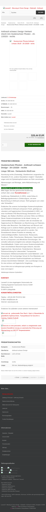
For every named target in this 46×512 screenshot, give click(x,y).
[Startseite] (34, 3)
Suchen (40, 12)
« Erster (17, 377)
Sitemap (4, 447)
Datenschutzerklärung (8, 401)
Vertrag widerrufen (7, 394)
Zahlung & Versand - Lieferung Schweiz (13, 397)
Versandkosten (40, 137)
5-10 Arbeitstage (11, 97)
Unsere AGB (5, 436)
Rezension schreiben (9, 126)
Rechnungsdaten (7, 415)
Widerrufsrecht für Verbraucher (10, 404)
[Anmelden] (40, 3)
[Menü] (2, 18)
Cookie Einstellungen (8, 419)
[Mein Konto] (37, 3)
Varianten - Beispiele (7, 433)
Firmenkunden (6, 444)
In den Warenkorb (34, 145)
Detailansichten (6, 451)
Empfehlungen (6, 454)
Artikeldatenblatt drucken (10, 122)
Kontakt (4, 440)
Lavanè (14, 117)
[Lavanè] (41, 31)
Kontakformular (21, 193)
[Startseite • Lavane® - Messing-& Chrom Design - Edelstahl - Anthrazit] (23, 8)
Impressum (5, 412)
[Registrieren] (43, 3)
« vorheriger (25, 377)
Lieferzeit (4, 408)
